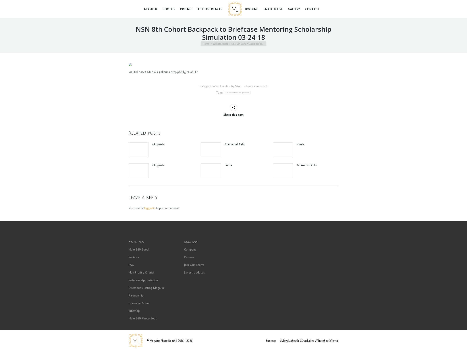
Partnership (136, 295)
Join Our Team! (194, 265)
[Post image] (139, 149)
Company (190, 249)
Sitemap (134, 311)
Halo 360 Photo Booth (143, 318)
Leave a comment (256, 86)
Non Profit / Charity (141, 272)
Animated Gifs (234, 144)
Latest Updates (194, 272)
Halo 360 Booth (139, 249)
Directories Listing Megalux (147, 288)
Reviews (134, 257)
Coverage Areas (139, 303)
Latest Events (220, 86)
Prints (300, 144)
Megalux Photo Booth (162, 340)
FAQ (131, 265)
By (236, 86)
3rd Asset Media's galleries (237, 93)
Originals (158, 144)
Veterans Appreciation (143, 280)
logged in (149, 208)
